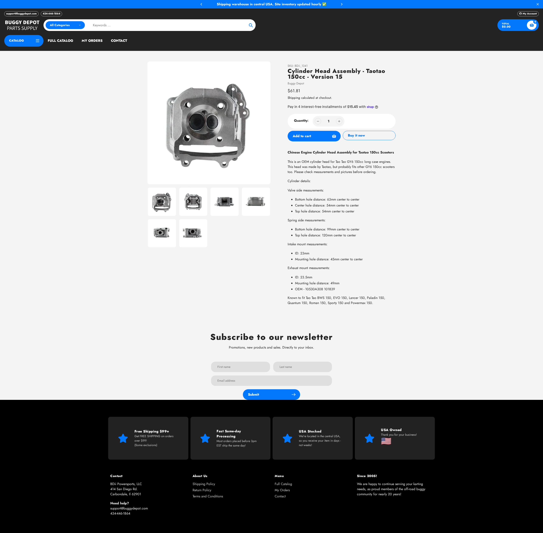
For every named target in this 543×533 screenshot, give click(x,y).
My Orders (282, 490)
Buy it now (356, 135)
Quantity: (301, 120)
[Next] (341, 4)
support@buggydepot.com (21, 13)
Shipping (294, 97)
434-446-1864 (51, 13)
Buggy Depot (296, 83)
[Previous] (201, 4)
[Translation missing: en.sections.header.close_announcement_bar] (538, 4)
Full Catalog (283, 483)
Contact (280, 496)
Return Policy (202, 490)
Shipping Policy (204, 483)
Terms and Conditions (208, 496)
